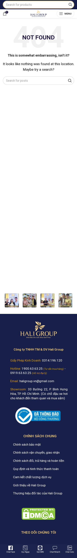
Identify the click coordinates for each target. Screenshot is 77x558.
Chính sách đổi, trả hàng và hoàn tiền (38, 461)
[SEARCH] (70, 5)
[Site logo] (38, 13)
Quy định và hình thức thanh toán (36, 469)
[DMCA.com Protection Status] (38, 513)
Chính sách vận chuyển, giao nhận (36, 452)
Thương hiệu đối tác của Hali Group (37, 493)
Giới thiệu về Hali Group (29, 485)
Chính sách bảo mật (27, 444)
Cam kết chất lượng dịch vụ (32, 477)
